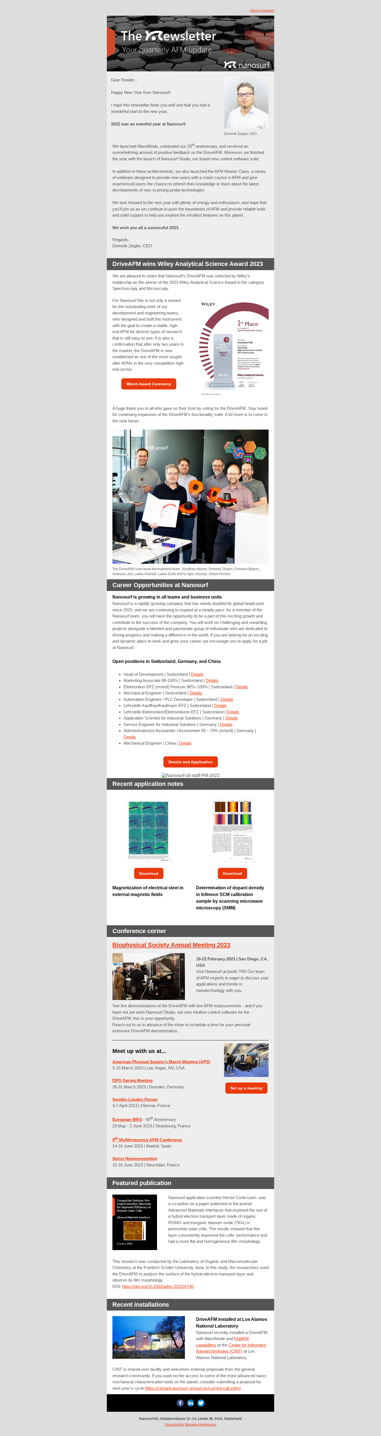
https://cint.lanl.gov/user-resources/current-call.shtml (192, 1388)
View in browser (262, 11)
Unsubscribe (174, 1425)
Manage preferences (200, 1425)
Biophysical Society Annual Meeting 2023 (171, 944)
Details (197, 674)
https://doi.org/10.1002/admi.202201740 (158, 1286)
